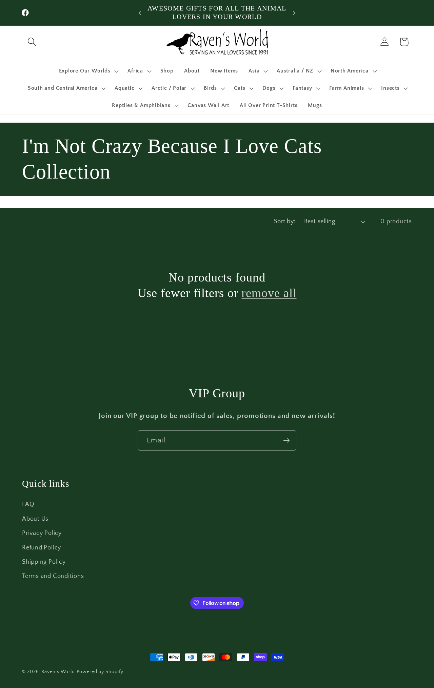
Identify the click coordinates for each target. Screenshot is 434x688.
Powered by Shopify (100, 671)
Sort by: (284, 221)
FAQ (28, 504)
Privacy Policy (42, 533)
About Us (35, 518)
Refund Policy (41, 547)
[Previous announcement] (140, 12)
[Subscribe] (286, 440)
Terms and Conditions (53, 576)
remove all (268, 293)
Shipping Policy (44, 561)
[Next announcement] (294, 12)
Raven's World (58, 671)
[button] (31, 41)
